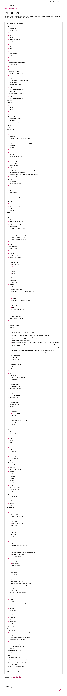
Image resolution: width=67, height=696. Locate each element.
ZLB (7, 214)
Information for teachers (12, 282)
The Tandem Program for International (17, 87)
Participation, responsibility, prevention (18, 312)
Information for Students (16, 565)
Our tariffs (13, 449)
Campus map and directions (15, 39)
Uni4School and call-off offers (15, 287)
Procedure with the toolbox (16, 364)
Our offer (11, 447)
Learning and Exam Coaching (15, 614)
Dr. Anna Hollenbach (15, 532)
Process (13, 269)
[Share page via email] (11, 678)
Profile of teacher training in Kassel (16, 224)
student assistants (14, 538)
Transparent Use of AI (9, 687)
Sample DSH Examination (14, 167)
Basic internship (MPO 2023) (15, 381)
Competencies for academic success (16, 76)
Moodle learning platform (15, 568)
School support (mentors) (15, 400)
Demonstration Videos (15, 612)
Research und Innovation (12, 323)
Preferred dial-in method (14, 278)
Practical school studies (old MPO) (16, 390)
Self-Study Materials (13, 610)
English (60, 1)
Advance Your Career (13, 82)
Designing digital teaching (14, 558)
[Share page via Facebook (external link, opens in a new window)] (17, 678)
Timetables (12, 105)
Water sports (10, 462)
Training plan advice (14, 453)
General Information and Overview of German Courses (21, 138)
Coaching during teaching (15, 588)
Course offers (12, 467)
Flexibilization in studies (14, 253)
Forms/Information (11, 660)
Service (9, 205)
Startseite (10, 429)
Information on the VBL (12, 664)
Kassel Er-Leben (12, 91)
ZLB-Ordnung (12, 244)
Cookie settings (8, 690)
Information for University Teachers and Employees (19, 641)
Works (13, 307)
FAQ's (9, 444)
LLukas (12, 543)
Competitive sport (13, 500)
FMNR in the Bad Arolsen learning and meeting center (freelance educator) (26, 337)
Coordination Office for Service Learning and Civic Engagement (21, 632)
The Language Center (12, 26)
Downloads (14, 415)
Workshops (12, 480)
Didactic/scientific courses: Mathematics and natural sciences (22, 300)
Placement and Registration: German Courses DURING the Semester (23, 143)
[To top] (61, 690)
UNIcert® (11, 208)
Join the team (12, 617)
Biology (13, 303)
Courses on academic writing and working (18, 78)
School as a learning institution (16, 316)
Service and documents (14, 33)
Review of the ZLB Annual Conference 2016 (19, 237)
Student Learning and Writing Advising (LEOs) (19, 603)
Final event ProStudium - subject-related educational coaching (23, 552)
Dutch (11, 55)
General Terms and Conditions (16, 435)
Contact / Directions (12, 210)
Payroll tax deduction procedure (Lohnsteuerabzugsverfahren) (19, 659)
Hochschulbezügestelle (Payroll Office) (14, 650)
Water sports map (13, 465)
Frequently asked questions (15, 176)
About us (10, 113)
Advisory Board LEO (14, 604)
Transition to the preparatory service (16, 257)
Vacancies (11, 37)
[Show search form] (50, 1)
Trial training (13, 451)
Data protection (8, 684)
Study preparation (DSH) (12, 64)
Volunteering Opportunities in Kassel (17, 646)
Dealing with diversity (15, 311)
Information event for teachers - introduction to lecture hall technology (25, 577)
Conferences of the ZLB (14, 226)
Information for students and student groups (18, 642)
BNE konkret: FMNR (13, 327)
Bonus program (12, 482)
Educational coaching (15, 550)
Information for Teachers (17, 567)
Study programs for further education (16, 318)
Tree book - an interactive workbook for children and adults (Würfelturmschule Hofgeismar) (29, 352)
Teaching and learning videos (16, 579)
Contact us (12, 492)
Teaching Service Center (12, 509)
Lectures (13, 273)
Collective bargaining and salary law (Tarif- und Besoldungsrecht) (20, 662)
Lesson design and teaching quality (17, 309)
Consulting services (14, 454)
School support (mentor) (15, 386)
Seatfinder (13, 601)
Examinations (10, 125)
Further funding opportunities (16, 595)
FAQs (9, 199)
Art (12, 296)
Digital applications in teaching (16, 556)
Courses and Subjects (12, 120)
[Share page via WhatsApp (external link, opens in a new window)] (14, 678)
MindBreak (13, 478)
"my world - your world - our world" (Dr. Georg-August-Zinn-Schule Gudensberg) (26, 338)
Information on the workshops (17, 233)
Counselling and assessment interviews (15, 156)
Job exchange (12, 501)
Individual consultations (14, 586)
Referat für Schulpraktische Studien (14, 371)
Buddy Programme (13, 192)
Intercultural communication (15, 50)
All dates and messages (14, 35)
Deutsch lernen (12, 136)
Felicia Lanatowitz (14, 519)
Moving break (13, 476)
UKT (7, 628)
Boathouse (12, 471)
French (11, 48)
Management (13, 375)
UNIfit (9, 445)
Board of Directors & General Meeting (16, 221)
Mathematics (14, 302)
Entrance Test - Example (14, 165)
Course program (11, 41)
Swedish (11, 58)
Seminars (11, 190)
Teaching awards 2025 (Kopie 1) (17, 594)
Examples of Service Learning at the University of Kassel (20, 637)
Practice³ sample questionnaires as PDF (19, 420)
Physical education (15, 305)
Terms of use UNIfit (14, 436)
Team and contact (14, 379)
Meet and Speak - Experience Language (17, 185)
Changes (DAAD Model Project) (15, 353)
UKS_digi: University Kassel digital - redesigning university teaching (23, 585)
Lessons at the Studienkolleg (13, 122)
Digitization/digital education (16, 289)
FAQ (12, 368)
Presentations (12, 223)
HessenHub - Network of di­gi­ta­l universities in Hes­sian (21, 583)
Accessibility (8, 686)
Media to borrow (14, 572)
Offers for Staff (11, 178)
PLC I (12, 391)
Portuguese (12, 57)
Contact (9, 127)
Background (13, 366)
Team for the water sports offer (15, 469)
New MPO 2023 (12, 250)
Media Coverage (14, 635)
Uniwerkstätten (9, 212)
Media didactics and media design (17, 581)
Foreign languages (15, 294)
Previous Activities (14, 361)
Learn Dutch (12, 150)
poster (13, 424)
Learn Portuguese (13, 152)
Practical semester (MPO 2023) (15, 388)
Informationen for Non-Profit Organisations (17, 639)
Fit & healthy (10, 473)
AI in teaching (13, 559)
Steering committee (13, 491)
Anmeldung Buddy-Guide (17, 197)
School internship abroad (14, 404)
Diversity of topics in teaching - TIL (17, 547)
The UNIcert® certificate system (15, 32)
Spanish (11, 60)
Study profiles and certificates (15, 260)
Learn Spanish (12, 154)
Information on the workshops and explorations (21, 230)
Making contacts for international (14, 84)
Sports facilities (12, 442)
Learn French (12, 147)
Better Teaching (11, 539)
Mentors (13, 271)
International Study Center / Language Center (15, 23)
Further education (13, 541)
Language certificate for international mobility (16, 62)
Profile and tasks (13, 28)
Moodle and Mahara (14, 570)
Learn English (12, 145)
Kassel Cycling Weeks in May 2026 (16, 485)
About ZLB (10, 217)
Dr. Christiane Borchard (15, 514)
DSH (9, 158)
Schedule (11, 107)
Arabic (11, 42)
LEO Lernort (12, 599)
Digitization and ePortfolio (14, 325)
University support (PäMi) (15, 384)
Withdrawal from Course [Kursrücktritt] (17, 206)
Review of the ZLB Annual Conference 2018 (19, 232)
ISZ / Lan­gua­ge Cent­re (11, 129)
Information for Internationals (16, 194)
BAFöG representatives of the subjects (17, 259)
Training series (12, 286)
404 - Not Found (15, 8)
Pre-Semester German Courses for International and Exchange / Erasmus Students (26, 140)
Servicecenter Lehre (10, 507)
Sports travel (12, 438)
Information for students (12, 246)
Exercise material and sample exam (16, 69)
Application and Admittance (13, 116)
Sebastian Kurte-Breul (15, 529)
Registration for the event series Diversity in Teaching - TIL (23, 548)
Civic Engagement (11, 630)
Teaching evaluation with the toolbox (16, 362)
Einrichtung (10, 8)
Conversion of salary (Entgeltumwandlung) (16, 666)
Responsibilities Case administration (15, 653)
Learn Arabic (12, 134)
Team (11, 114)
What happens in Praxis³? (15, 417)
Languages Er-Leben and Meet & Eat (16, 89)
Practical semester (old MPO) (15, 397)
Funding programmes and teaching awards (18, 592)
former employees (13, 621)
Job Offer (11, 109)
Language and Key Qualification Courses (15, 133)
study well (10, 483)
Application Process (14, 163)
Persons (11, 219)
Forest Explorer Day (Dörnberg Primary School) (21, 340)
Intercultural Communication (13, 188)
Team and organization (14, 30)
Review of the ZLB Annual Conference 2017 (19, 235)
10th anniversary (13, 624)
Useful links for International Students (17, 186)
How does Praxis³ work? (15, 418)
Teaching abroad (13, 280)
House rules (12, 503)
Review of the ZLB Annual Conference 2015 (19, 239)
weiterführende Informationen (17, 516)
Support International (12, 179)
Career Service (11, 648)
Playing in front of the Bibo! (15, 487)
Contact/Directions (11, 626)
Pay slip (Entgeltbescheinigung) (14, 657)
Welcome (10, 102)
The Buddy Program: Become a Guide (16, 95)
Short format (12, 284)
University (5, 8)
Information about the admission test (16, 118)
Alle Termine (16, 266)
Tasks (9, 655)
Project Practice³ (13, 406)
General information (16, 563)
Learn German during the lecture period (18, 141)
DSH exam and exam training (15, 67)
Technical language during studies (16, 75)
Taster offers (12, 440)
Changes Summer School (15, 355)
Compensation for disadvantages (16, 277)
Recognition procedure (14, 251)
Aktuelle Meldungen (13, 496)
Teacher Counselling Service (15, 248)
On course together (13, 464)
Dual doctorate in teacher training (16, 370)
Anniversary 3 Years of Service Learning (18, 633)
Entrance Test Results (14, 111)
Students (12, 382)
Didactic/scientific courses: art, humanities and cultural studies (22, 291)
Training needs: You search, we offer (16, 321)
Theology (14, 298)
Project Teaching (13, 123)
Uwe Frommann (14, 525)
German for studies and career (13, 71)
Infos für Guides (14, 195)
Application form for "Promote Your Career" (17, 172)
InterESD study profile (15, 262)
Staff (11, 203)
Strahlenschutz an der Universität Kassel (14, 671)
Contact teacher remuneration (16, 395)
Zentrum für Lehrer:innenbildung (14, 215)
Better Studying (11, 597)
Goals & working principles (14, 489)
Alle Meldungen (16, 267)
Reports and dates (15, 264)
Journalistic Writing (13, 53)
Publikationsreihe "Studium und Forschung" (18, 242)
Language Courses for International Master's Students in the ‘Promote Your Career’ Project (24, 170)
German (11, 44)
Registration (14, 275)
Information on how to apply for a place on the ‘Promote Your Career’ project (24, 174)
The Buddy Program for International (16, 86)
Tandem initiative (13, 181)
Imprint (7, 689)
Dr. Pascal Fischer (14, 521)
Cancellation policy (14, 458)
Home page (10, 25)
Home (9, 131)
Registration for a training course (16, 320)
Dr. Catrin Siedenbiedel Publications (18, 377)
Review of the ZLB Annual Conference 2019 (19, 228)
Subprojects (13, 329)
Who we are (12, 373)
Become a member (13, 433)
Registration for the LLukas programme (19, 545)
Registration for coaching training (18, 554)
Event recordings (14, 574)
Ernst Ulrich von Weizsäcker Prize (16, 241)
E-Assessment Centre (15, 561)
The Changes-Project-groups (16, 359)
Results (11, 159)
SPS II (12, 393)
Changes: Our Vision (14, 357)
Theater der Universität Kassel (12, 669)
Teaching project (14, 590)
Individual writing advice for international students (20, 80)
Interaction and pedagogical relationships (18, 314)
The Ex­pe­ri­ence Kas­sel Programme (16, 183)
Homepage (10, 652)
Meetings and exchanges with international (16, 93)
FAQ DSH (11, 168)
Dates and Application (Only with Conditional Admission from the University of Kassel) (25, 161)
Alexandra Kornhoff (14, 518)
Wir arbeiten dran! (15, 426)
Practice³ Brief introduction (16, 408)
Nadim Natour (13, 534)
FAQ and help (13, 422)
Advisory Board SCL (13, 623)
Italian (11, 51)
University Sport (10, 427)
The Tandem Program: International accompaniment (19, 96)
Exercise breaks (12, 474)
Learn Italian (12, 149)
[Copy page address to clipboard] (20, 678)
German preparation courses (15, 66)
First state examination (14, 255)
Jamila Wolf (13, 536)
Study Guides (12, 608)
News (9, 104)
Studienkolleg (9, 100)
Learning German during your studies (16, 73)
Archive (9, 619)
